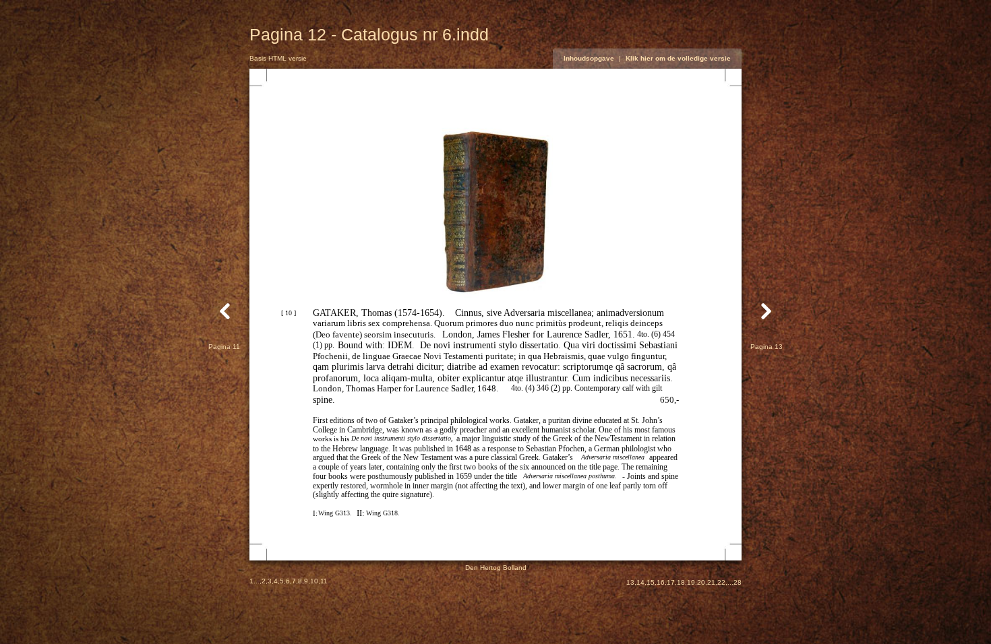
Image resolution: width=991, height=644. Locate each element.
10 (314, 581)
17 (671, 582)
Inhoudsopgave (589, 58)
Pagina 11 (224, 346)
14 (640, 582)
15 (651, 582)
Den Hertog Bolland (496, 567)
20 (701, 582)
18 (681, 582)
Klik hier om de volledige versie (678, 58)
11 (324, 581)
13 (630, 582)
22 (721, 582)
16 (661, 582)
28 (737, 582)
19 (691, 582)
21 (711, 582)
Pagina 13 (766, 346)
